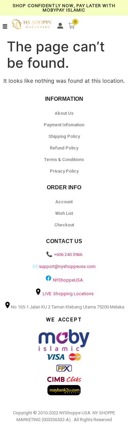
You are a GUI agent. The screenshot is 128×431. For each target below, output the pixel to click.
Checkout (64, 224)
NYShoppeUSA (68, 280)
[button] (5, 26)
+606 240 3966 (68, 254)
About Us (64, 113)
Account (64, 201)
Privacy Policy (64, 171)
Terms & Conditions (64, 159)
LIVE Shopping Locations (68, 293)
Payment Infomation (64, 124)
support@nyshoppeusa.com (67, 266)
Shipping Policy (64, 136)
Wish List (64, 213)
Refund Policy (64, 147)
